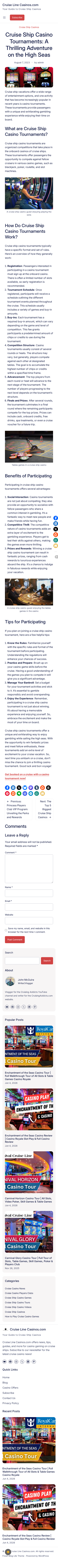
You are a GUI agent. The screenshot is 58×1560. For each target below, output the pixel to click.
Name (9, 887)
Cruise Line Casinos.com (20, 5)
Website (9, 914)
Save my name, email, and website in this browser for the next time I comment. (29, 930)
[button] (7, 787)
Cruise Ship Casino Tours (17, 1302)
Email (8, 901)
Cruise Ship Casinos (29, 27)
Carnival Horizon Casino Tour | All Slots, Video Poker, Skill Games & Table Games (28, 1200)
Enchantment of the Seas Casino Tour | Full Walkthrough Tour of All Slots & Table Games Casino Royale (29, 1076)
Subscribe (17, 17)
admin (41, 62)
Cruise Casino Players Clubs (19, 1293)
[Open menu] (4, 17)
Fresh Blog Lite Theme (13, 1556)
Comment (10, 852)
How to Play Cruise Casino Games (22, 1316)
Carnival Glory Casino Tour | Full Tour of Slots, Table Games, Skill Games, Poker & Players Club (29, 1261)
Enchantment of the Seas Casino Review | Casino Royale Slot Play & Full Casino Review (28, 1138)
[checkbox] (8, 1552)
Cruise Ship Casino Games (18, 1297)
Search (9, 952)
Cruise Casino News (15, 1288)
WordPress (43, 1556)
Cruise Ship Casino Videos (18, 1307)
